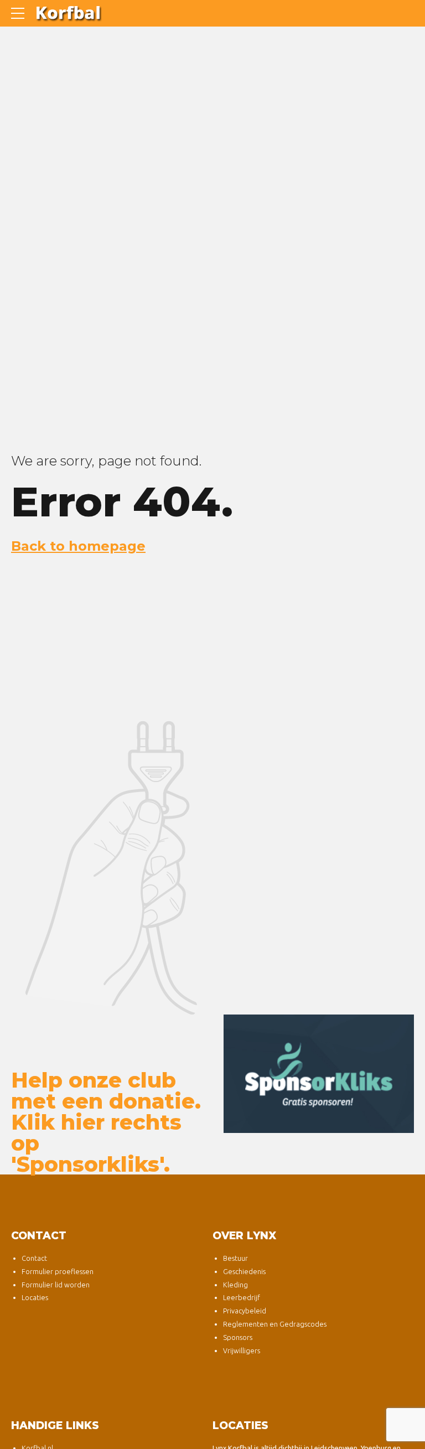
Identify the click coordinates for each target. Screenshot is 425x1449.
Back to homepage (78, 546)
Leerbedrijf (241, 1297)
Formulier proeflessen (58, 1271)
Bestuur (235, 1258)
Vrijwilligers (241, 1350)
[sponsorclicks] (319, 1074)
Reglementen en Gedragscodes (274, 1324)
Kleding (235, 1284)
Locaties (35, 1297)
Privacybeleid (244, 1311)
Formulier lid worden (56, 1284)
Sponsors (237, 1337)
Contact (34, 1258)
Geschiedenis (244, 1271)
